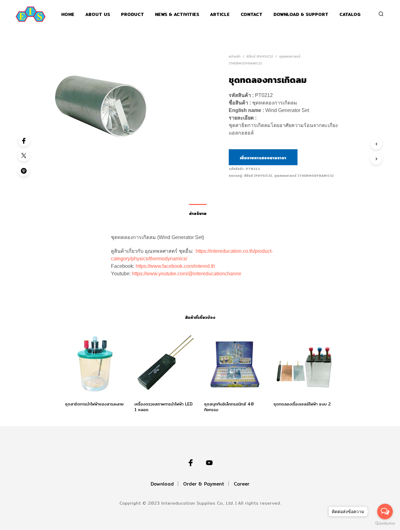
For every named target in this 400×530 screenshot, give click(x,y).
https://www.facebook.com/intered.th (175, 266)
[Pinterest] (24, 170)
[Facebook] (24, 140)
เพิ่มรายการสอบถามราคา (263, 158)
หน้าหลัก (235, 56)
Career (241, 483)
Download (162, 483)
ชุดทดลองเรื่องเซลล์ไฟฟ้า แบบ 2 (302, 404)
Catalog (350, 14)
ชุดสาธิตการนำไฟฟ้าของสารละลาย (94, 404)
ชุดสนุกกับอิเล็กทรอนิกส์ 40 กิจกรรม (229, 407)
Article (220, 14)
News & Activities (177, 14)
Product (132, 14)
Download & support (300, 14)
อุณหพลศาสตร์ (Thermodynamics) (304, 175)
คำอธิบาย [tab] (198, 213)
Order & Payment (203, 483)
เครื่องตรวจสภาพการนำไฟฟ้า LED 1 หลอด (163, 407)
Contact (251, 14)
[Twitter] (24, 155)
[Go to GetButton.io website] (385, 524)
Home (67, 14)
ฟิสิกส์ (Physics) (260, 56)
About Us (97, 14)
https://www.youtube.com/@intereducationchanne (186, 273)
